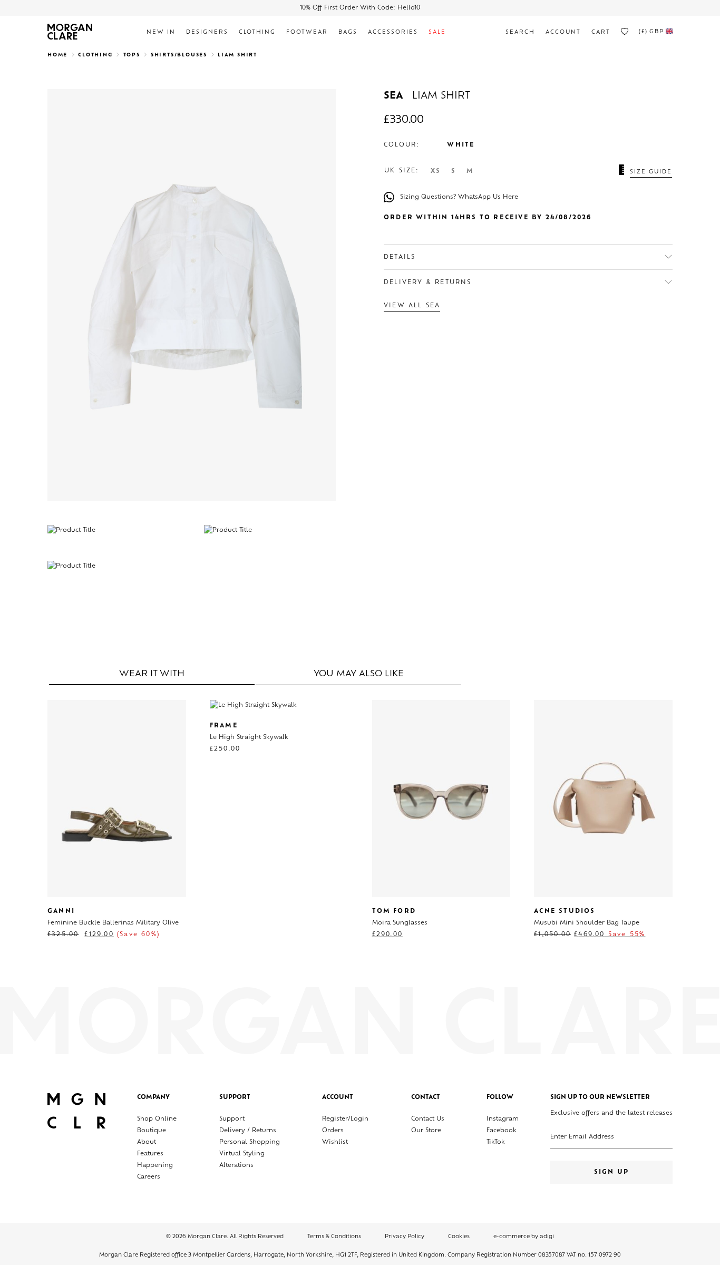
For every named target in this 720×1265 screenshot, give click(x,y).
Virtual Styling (242, 1154)
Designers (207, 32)
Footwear (307, 32)
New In (161, 32)
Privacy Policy (404, 1237)
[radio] (436, 171)
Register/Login (345, 1119)
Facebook (502, 1131)
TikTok (496, 1142)
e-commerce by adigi (523, 1237)
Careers (148, 1177)
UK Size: (402, 171)
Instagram (503, 1119)
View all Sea (412, 306)
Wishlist (335, 1142)
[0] (624, 31)
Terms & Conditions (334, 1237)
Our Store (426, 1131)
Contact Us (427, 1119)
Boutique (151, 1131)
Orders (333, 1131)
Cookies (459, 1237)
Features (150, 1154)
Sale (437, 32)
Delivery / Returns (247, 1131)
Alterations (236, 1166)
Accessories (393, 32)
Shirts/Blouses (179, 55)
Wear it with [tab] (151, 674)
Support (232, 1119)
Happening (155, 1166)
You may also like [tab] (359, 674)
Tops (131, 55)
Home (57, 55)
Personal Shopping (249, 1142)
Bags (347, 32)
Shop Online (157, 1119)
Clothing (257, 32)
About (146, 1142)
